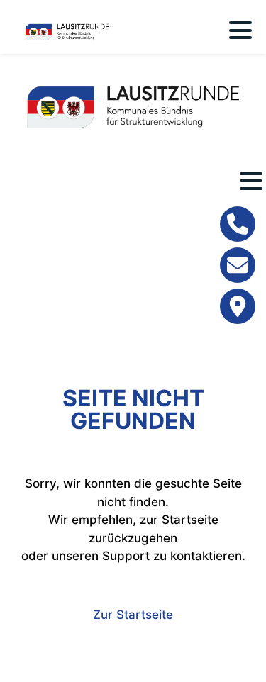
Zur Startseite (133, 615)
